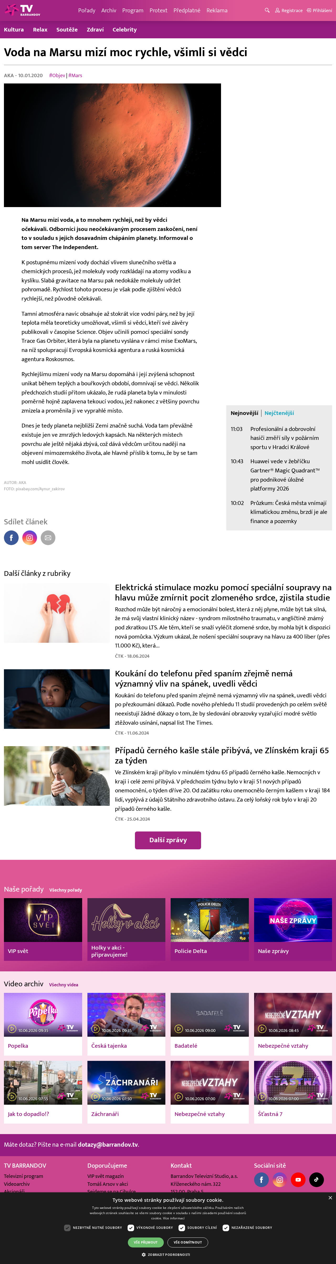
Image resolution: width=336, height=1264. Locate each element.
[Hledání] (268, 10)
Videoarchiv (17, 1184)
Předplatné (187, 10)
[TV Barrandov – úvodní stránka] (22, 10)
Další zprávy (168, 840)
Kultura (14, 29)
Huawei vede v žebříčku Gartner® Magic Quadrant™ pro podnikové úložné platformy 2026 (285, 475)
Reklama (217, 10)
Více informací (174, 1218)
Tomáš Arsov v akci (107, 1184)
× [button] (330, 1198)
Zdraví (95, 29)
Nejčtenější (279, 413)
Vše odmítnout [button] (188, 1242)
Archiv (108, 10)
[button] (168, 1254)
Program (133, 10)
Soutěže (67, 29)
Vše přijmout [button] (146, 1242)
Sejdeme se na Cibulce (111, 1192)
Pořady (86, 10)
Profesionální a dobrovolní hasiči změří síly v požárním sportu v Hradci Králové (284, 438)
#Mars (75, 75)
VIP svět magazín (105, 1176)
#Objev (57, 75)
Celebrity (125, 29)
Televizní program (23, 1176)
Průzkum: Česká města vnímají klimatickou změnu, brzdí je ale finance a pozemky (288, 512)
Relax (40, 29)
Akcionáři (14, 1192)
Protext (158, 10)
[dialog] (168, 1228)
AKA (9, 75)
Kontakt (181, 1166)
